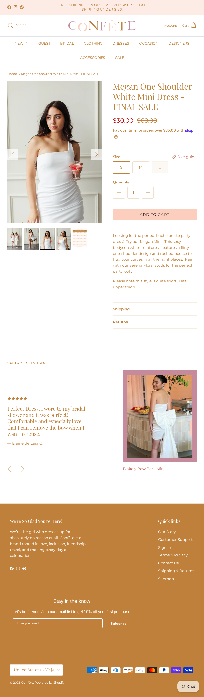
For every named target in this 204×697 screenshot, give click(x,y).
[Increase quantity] (148, 193)
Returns (120, 322)
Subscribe (118, 623)
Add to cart (155, 214)
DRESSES (120, 43)
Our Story (167, 531)
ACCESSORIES (92, 57)
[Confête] (102, 25)
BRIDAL (67, 43)
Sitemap (166, 578)
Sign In (164, 547)
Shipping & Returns (176, 570)
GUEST (44, 43)
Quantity (121, 182)
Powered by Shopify (50, 682)
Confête (27, 682)
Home (12, 74)
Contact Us (168, 563)
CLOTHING (93, 43)
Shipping (121, 309)
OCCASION (148, 43)
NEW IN (21, 43)
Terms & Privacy (173, 555)
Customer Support (175, 539)
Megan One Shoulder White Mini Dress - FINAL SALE (60, 74)
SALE (119, 57)
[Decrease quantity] (119, 193)
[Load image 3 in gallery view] (54, 152)
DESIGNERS (178, 43)
